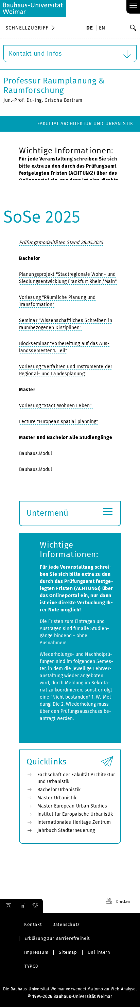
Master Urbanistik (56, 798)
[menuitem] (89, 28)
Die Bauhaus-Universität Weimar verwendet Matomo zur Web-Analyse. (70, 989)
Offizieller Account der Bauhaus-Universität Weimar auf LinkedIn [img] (21, 906)
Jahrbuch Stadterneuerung (66, 830)
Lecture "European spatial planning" (58, 421)
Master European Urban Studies (72, 806)
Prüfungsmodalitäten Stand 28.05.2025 (61, 242)
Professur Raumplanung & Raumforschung (54, 85)
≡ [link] (133, 6)
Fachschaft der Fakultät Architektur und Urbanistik (76, 778)
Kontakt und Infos (35, 53)
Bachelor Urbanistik (59, 790)
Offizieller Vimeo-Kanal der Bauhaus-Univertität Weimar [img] (36, 906)
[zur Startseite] (33, 8)
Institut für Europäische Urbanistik (75, 814)
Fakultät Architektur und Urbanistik (85, 124)
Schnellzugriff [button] (26, 28)
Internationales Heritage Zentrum (74, 822)
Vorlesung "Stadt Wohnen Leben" (56, 405)
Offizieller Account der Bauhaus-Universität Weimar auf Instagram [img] (7, 906)
